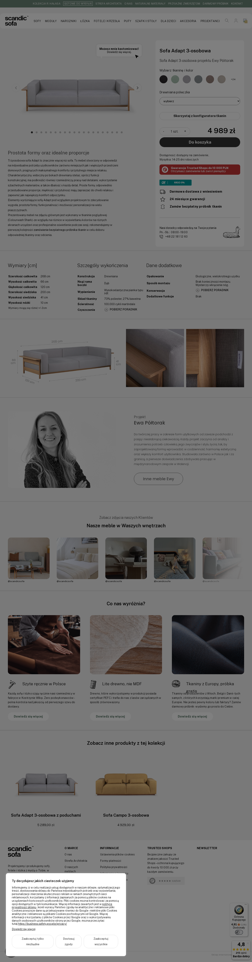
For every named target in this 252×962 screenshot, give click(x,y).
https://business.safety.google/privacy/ (42, 923)
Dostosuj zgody (68, 941)
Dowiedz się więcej (23, 929)
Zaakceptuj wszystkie (101, 941)
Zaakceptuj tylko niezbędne (33, 941)
